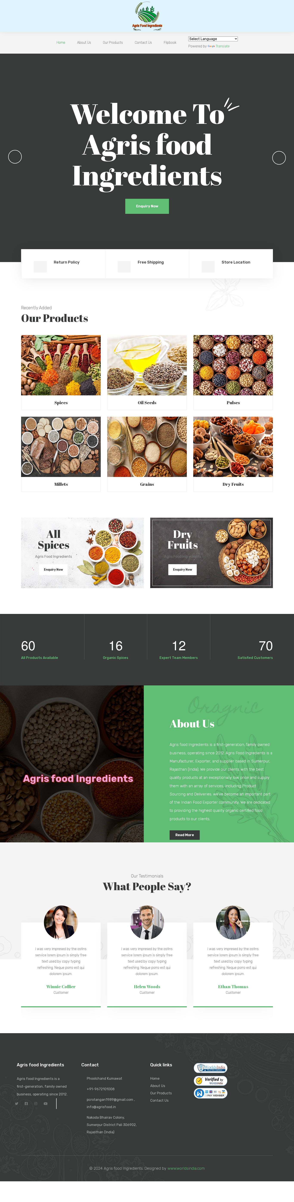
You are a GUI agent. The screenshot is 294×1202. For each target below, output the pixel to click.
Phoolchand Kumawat (104, 1078)
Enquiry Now (147, 208)
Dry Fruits (233, 484)
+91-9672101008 (101, 1089)
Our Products (113, 42)
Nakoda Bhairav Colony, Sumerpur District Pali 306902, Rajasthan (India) (112, 1124)
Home (60, 42)
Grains (147, 484)
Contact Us (143, 42)
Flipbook (170, 42)
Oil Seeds (147, 402)
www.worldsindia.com (186, 1168)
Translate (223, 46)
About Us (84, 42)
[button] (15, 157)
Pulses (233, 402)
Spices (61, 402)
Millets (61, 484)
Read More (184, 835)
